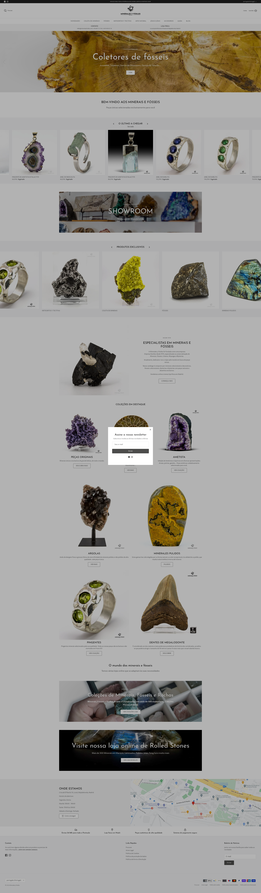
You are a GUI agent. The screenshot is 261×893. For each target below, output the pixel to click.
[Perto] (150, 429)
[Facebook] (129, 457)
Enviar (130, 451)
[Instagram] (132, 457)
